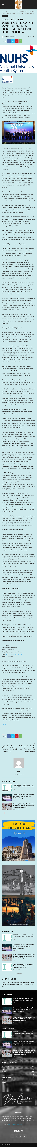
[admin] (3, 37)
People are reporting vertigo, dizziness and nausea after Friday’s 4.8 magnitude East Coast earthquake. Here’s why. (18, 984)
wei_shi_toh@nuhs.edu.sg (14, 654)
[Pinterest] (16, 41)
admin (7, 36)
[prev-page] (3, 813)
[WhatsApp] (20, 41)
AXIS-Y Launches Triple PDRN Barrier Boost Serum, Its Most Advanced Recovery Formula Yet (23, 966)
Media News (9, 12)
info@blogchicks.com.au (15, 1124)
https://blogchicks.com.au (18, 774)
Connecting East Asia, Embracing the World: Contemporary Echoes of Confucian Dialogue (23, 796)
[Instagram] (16, 1136)
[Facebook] (9, 41)
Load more (18, 973)
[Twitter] (13, 41)
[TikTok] (20, 1136)
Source (4, 724)
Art (3, 800)
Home (3, 12)
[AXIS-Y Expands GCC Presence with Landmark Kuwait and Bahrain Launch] (7, 787)
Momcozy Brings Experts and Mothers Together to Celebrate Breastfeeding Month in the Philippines (24, 805)
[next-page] (5, 813)
